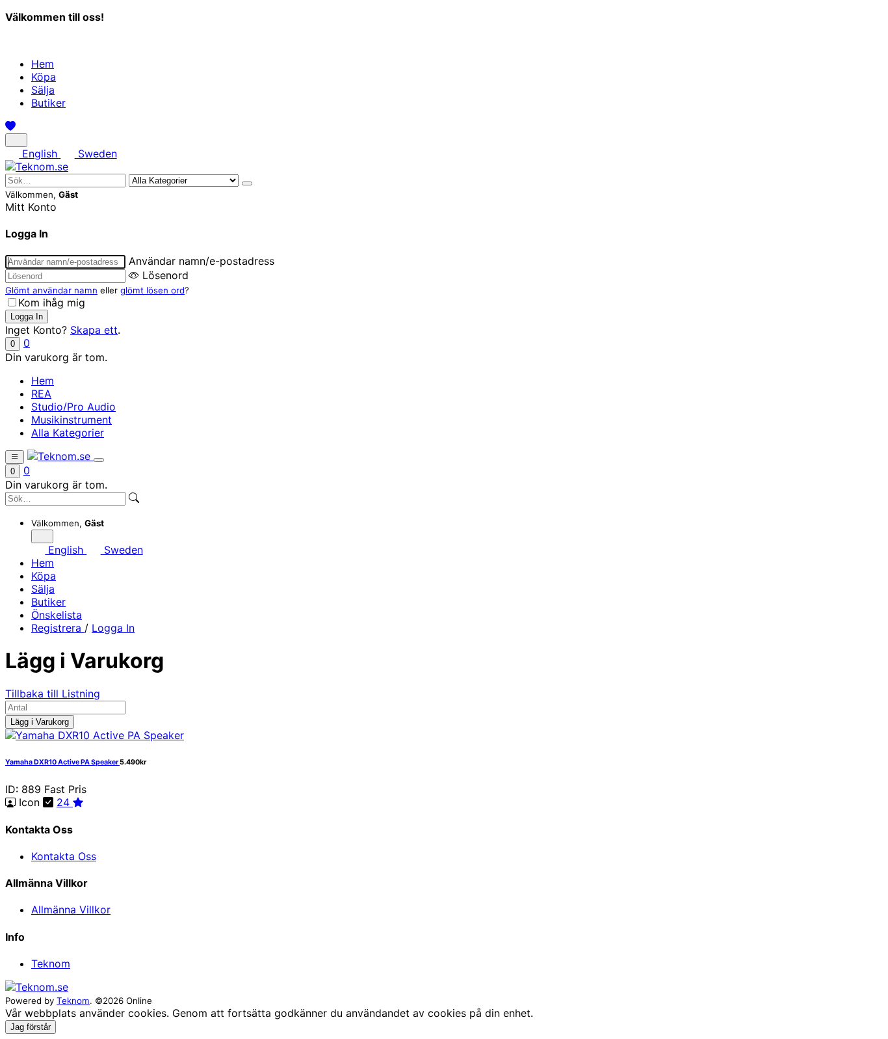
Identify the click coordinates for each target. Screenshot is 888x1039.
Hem (42, 63)
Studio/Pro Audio (73, 406)
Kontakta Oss (63, 856)
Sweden (95, 153)
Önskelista (56, 614)
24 (65, 802)
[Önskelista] (10, 126)
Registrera (58, 627)
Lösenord (165, 275)
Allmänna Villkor (71, 909)
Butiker (48, 102)
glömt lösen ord (152, 290)
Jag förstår (30, 1027)
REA (41, 393)
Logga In (113, 627)
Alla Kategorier (67, 432)
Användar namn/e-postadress (201, 260)
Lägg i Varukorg (39, 722)
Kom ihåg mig (51, 302)
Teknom (50, 963)
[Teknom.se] (36, 166)
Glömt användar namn (51, 290)
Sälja (43, 89)
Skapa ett (94, 329)
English (39, 153)
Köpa (43, 76)
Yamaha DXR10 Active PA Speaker (62, 762)
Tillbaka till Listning (52, 693)
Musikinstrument (71, 419)
